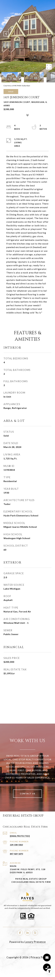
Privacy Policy (40, 957)
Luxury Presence (35, 941)
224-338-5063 (16, 845)
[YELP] (35, 933)
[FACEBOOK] (20, 933)
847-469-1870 (16, 854)
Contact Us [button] (27, 793)
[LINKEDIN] (27, 933)
